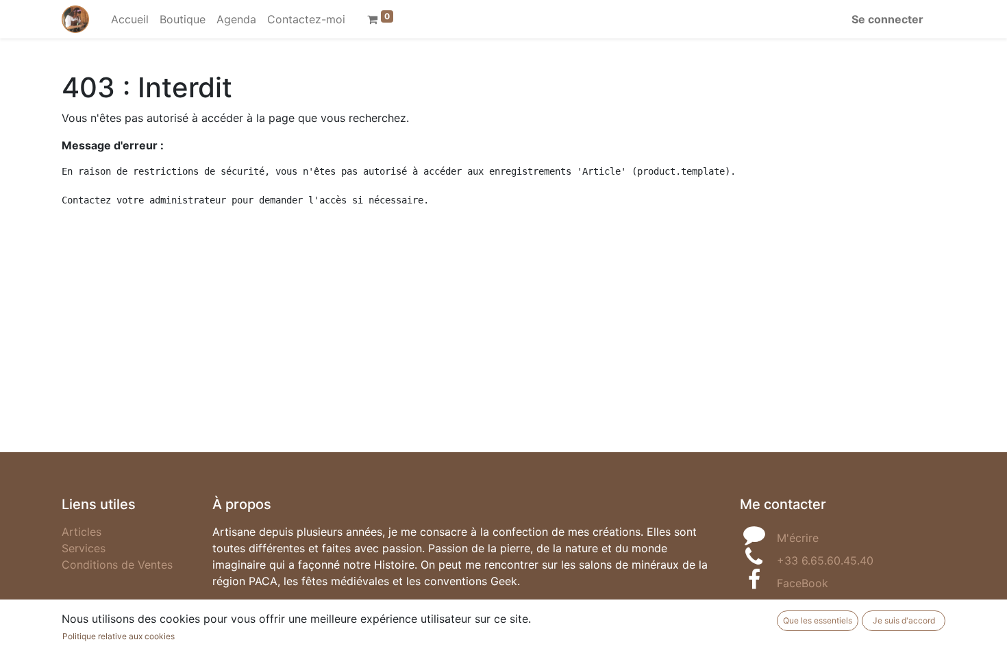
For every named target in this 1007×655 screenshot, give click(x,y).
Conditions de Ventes (117, 564)
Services (83, 548)
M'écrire (798, 538)
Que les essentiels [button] (817, 620)
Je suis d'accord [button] (904, 620)
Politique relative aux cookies (118, 636)
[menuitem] (129, 19)
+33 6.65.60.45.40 (825, 560)
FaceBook (802, 583)
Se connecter (887, 19)
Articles (81, 532)
